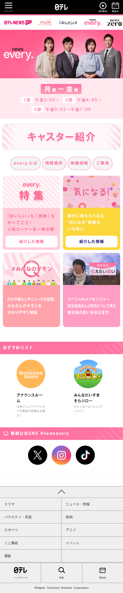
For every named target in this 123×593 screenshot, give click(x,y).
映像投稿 (79, 163)
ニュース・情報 (78, 504)
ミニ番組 (11, 543)
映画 (69, 517)
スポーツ (11, 530)
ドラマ (9, 504)
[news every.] (93, 22)
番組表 (102, 577)
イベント (73, 543)
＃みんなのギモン (31, 290)
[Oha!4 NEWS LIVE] (44, 22)
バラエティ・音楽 (18, 517)
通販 (7, 556)
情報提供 (54, 163)
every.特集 (31, 213)
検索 (61, 577)
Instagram (61, 455)
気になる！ (91, 213)
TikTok (85, 455)
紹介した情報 (31, 241)
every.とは (25, 163)
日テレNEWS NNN (18, 22)
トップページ (20, 577)
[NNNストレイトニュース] (68, 22)
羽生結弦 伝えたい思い (91, 290)
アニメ (71, 530)
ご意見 (102, 163)
